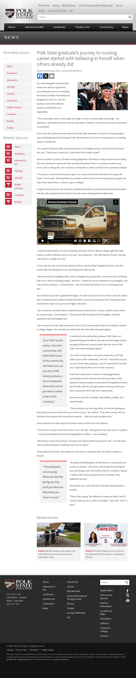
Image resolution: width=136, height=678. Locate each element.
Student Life (82, 27)
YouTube (127, 599)
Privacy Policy (21, 650)
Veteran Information (106, 604)
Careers (104, 635)
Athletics (104, 623)
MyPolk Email (69, 5)
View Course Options (106, 596)
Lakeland (22, 597)
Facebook (127, 590)
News (125, 27)
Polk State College (18, 13)
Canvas (55, 5)
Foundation (105, 618)
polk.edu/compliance (62, 659)
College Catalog (47, 650)
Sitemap (10, 650)
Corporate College (105, 629)
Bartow (9, 601)
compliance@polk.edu (24, 659)
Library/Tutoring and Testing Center (96, 5)
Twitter (127, 595)
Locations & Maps (106, 612)
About (11, 27)
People (42, 11)
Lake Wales (18, 601)
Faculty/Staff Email (57, 11)
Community (106, 27)
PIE (71, 11)
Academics (60, 27)
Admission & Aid (34, 27)
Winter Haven (12, 597)
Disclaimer (34, 650)
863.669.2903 (11, 659)
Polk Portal (44, 5)
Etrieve (119, 5)
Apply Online (106, 590)
